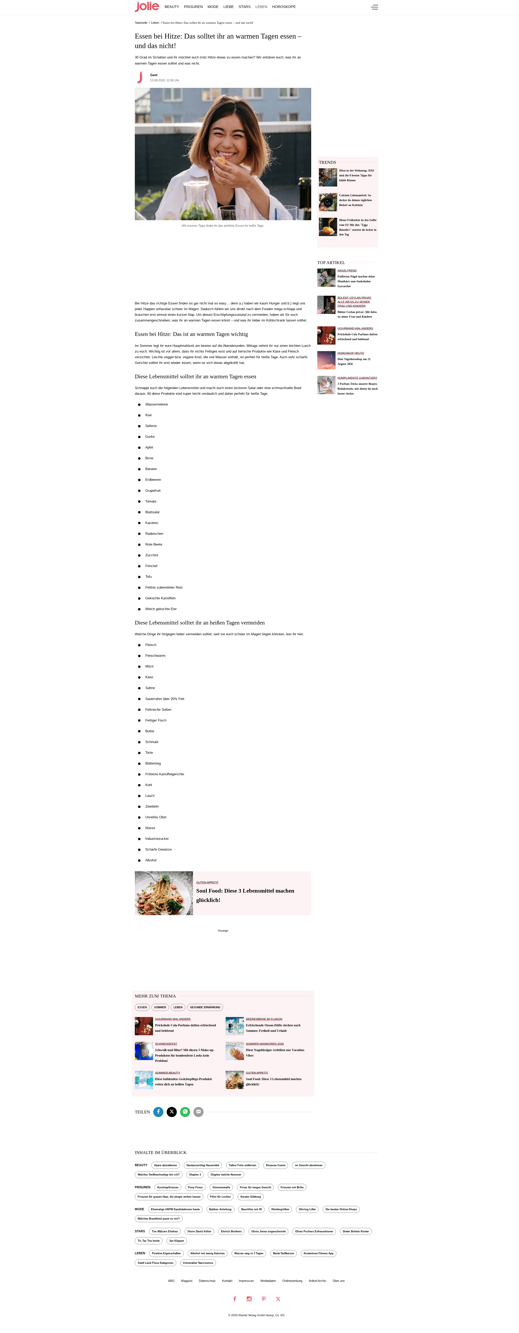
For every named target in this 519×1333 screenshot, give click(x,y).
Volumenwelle (221, 1187)
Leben (261, 7)
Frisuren (193, 7)
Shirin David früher (199, 1231)
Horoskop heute (351, 353)
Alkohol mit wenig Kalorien (207, 1253)
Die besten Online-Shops (341, 1209)
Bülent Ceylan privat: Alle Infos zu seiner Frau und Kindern (355, 301)
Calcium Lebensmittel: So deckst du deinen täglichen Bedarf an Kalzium (355, 200)
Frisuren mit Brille (292, 1187)
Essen (142, 1007)
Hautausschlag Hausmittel (203, 1165)
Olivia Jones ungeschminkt (268, 1231)
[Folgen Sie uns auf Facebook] (235, 1299)
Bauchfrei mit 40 (251, 1209)
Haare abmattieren (165, 1165)
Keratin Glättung (250, 1196)
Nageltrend (347, 270)
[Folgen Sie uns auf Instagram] (249, 1299)
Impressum (246, 1280)
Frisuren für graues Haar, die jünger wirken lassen (169, 1196)
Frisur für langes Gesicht (255, 1187)
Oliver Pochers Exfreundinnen (314, 1231)
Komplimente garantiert (357, 378)
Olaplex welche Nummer (226, 1174)
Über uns (339, 1280)
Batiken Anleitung (220, 1209)
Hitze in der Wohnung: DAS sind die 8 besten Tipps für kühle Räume (356, 175)
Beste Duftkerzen (283, 1253)
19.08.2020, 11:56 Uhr (164, 80)
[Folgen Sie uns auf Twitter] (278, 1299)
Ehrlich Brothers (231, 1231)
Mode (213, 7)
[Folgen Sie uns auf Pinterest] (264, 1299)
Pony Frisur (195, 1187)
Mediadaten (268, 1280)
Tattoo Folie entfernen (242, 1165)
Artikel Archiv (317, 1280)
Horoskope (284, 7)
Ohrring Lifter (307, 1209)
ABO (171, 1280)
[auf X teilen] (172, 1111)
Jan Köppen (176, 1240)
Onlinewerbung (292, 1280)
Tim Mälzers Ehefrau (165, 1231)
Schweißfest (166, 1043)
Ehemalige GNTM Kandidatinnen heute (175, 1209)
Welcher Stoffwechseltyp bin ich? (159, 1174)
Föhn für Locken (220, 1196)
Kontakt (227, 1280)
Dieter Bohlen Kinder (356, 1231)
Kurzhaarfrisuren (167, 1187)
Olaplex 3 (195, 1174)
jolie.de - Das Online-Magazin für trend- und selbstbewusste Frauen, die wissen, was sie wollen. (147, 6)
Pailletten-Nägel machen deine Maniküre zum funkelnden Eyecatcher (356, 281)
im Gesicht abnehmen (309, 1165)
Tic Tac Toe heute (149, 1240)
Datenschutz (207, 1280)
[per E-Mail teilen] (198, 1111)
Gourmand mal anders (173, 1019)
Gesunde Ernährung (205, 1007)
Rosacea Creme (275, 1165)
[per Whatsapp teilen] (185, 1111)
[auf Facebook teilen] (158, 1111)
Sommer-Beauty (167, 1072)
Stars (245, 7)
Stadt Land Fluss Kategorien (155, 1262)
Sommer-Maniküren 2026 (265, 1043)
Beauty (172, 7)
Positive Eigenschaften (166, 1253)
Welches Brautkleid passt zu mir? (159, 1218)
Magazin (186, 1280)
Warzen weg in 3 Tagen (248, 1253)
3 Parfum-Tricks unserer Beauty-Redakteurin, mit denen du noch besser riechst (358, 388)
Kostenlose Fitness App (318, 1253)
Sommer (160, 1007)
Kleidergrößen (280, 1209)
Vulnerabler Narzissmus (198, 1262)
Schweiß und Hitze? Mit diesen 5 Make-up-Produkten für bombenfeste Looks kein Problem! (184, 1055)
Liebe (228, 7)
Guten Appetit (207, 882)
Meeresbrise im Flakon (264, 1019)
